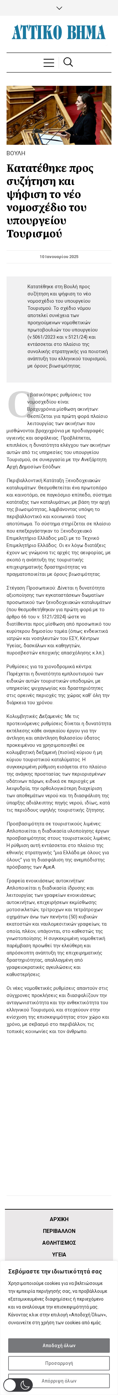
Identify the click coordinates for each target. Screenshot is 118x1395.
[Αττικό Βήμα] (59, 34)
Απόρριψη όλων (59, 1381)
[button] (18, 1385)
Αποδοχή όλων (59, 1345)
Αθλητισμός (59, 1243)
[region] (59, 1328)
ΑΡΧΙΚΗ (59, 1219)
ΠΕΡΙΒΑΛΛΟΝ (59, 1231)
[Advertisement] (59, 1123)
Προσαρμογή (59, 1363)
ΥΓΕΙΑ (59, 1255)
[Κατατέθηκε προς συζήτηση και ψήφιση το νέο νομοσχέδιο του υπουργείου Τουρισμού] (59, 115)
